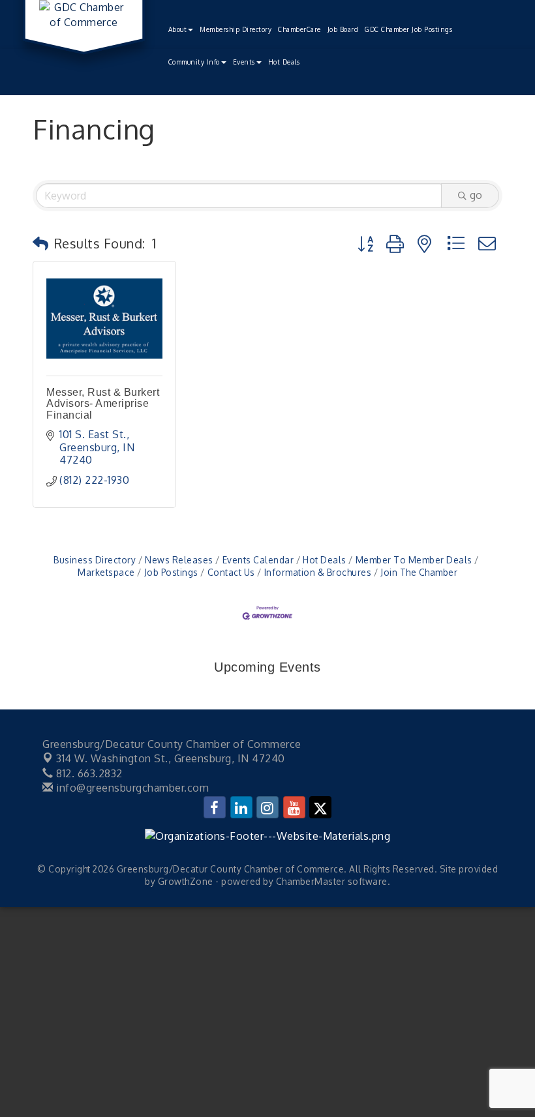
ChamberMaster (311, 881)
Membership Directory (235, 29)
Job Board (343, 29)
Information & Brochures (317, 572)
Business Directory (95, 559)
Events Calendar (258, 559)
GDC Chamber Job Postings (408, 29)
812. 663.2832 (88, 773)
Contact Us (231, 572)
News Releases (179, 559)
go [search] (476, 194)
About (177, 29)
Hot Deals (284, 62)
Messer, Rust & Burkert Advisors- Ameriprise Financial (102, 404)
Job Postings (171, 572)
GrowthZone (185, 881)
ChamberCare (299, 29)
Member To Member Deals (414, 559)
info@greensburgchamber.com (131, 787)
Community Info (194, 62)
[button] (41, 243)
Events (244, 62)
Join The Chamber (418, 572)
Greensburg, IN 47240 (170, 758)
